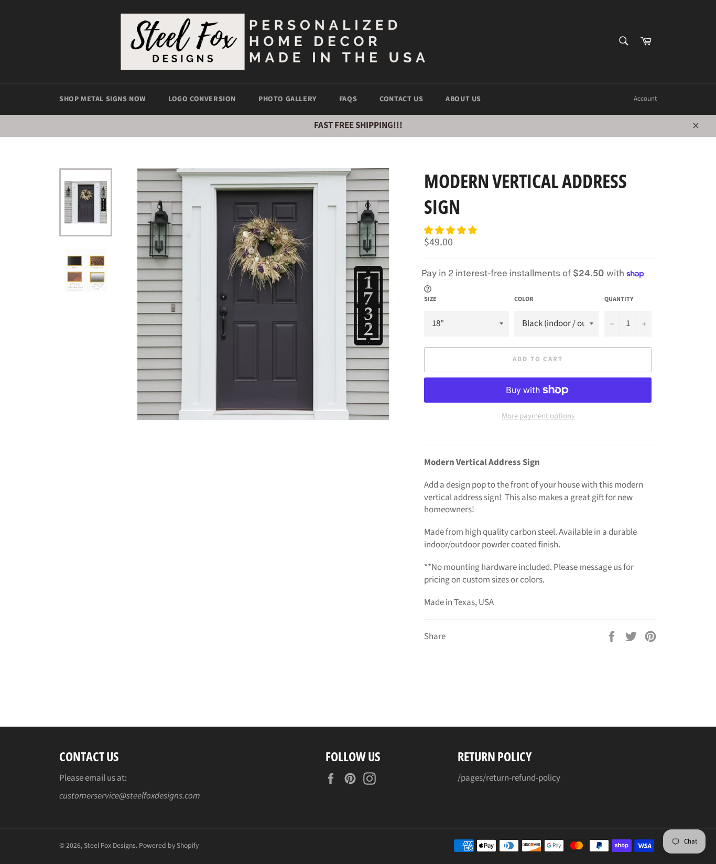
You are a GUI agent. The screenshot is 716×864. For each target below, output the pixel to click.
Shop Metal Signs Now (102, 99)
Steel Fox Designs (110, 845)
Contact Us (401, 99)
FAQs (348, 99)
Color (523, 299)
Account (645, 98)
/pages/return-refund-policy (509, 778)
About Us (463, 99)
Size (430, 299)
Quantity (618, 299)
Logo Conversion (202, 99)
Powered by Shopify (169, 845)
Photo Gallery (287, 99)
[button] (451, 230)
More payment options (538, 416)
